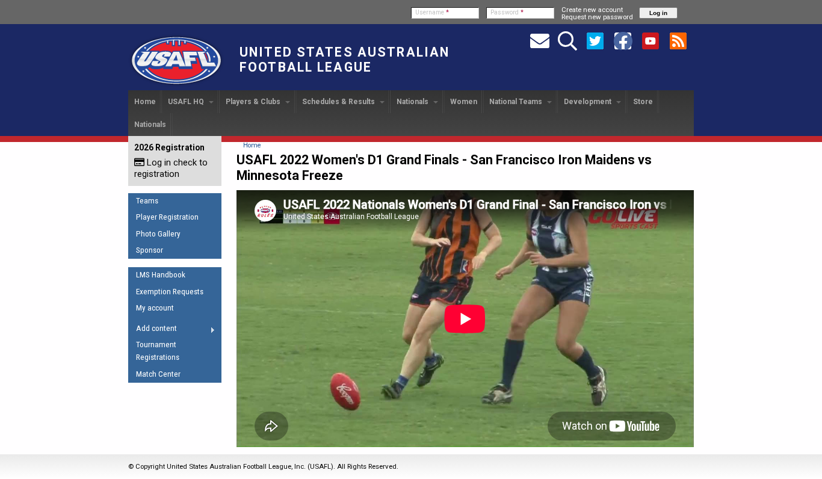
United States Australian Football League (344, 60)
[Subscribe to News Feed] (678, 40)
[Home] (176, 85)
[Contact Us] (540, 40)
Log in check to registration (171, 168)
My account (155, 307)
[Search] (567, 40)
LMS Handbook (160, 274)
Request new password (597, 17)
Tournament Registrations (157, 351)
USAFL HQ (187, 101)
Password (507, 12)
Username (432, 12)
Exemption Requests (169, 291)
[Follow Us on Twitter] (595, 40)
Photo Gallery (158, 233)
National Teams (516, 101)
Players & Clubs (254, 101)
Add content (152, 330)
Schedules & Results (339, 101)
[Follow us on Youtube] (650, 40)
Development (588, 101)
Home (145, 101)
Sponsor (149, 250)
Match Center (158, 374)
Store (643, 101)
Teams (147, 200)
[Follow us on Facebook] (623, 40)
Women (463, 101)
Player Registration (167, 216)
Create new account (592, 9)
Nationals (413, 101)
